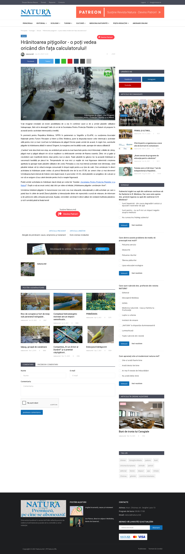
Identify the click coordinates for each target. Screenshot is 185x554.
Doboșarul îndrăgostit (96, 347)
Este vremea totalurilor (79, 235)
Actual (39, 30)
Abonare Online (140, 23)
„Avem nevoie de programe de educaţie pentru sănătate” (146, 157)
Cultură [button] (80, 23)
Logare (143, 2)
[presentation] (155, 405)
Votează (124, 225)
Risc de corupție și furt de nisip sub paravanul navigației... (35, 315)
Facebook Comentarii (48, 364)
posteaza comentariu (32, 412)
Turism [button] (67, 23)
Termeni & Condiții (155, 549)
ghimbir (133, 476)
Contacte (61, 2)
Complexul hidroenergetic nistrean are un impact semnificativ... (65, 317)
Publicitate (142, 549)
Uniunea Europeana (127, 465)
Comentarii (28, 364)
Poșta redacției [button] (120, 23)
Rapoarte (52, 2)
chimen (123, 460)
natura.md (29, 54)
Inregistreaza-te (155, 2)
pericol (150, 465)
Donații (43, 2)
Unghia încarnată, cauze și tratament (99, 507)
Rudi (156, 460)
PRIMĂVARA (91, 314)
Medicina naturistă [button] (98, 23)
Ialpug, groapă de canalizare (34, 347)
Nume (23, 370)
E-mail (72, 370)
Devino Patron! (107, 37)
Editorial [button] (40, 23)
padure (148, 460)
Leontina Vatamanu (146, 476)
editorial (123, 471)
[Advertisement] (141, 52)
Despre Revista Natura (30, 2)
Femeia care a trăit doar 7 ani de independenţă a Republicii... (147, 169)
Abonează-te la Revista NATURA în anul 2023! (141, 433)
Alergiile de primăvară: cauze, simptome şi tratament (44, 235)
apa (148, 471)
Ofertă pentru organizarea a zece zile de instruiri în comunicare (148, 144)
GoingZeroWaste (135, 460)
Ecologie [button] (55, 23)
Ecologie (32, 30)
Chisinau (123, 476)
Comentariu (26, 381)
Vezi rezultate (137, 225)
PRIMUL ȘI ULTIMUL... (143, 131)
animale (141, 465)
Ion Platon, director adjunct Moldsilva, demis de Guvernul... (99, 520)
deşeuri (141, 471)
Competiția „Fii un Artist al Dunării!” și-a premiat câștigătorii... (65, 350)
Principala (27, 23)
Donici (132, 471)
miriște (156, 471)
